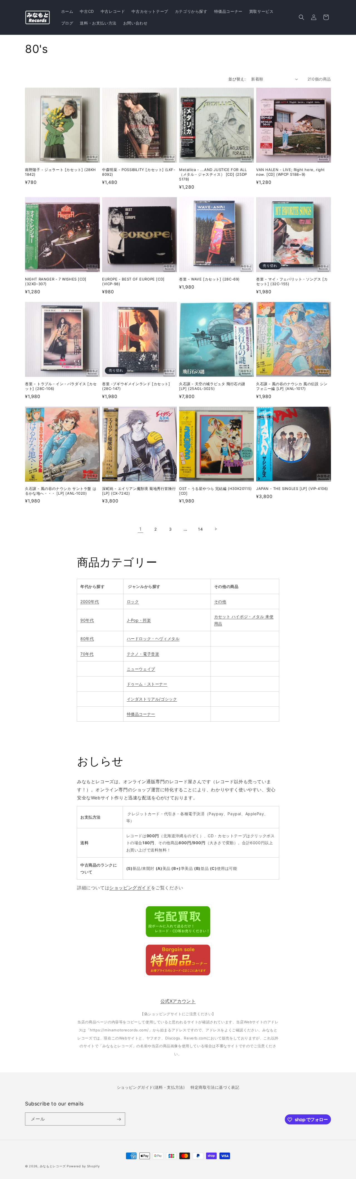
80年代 (87, 638)
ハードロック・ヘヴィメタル (153, 638)
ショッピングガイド (130, 887)
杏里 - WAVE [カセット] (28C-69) (209, 279)
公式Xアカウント (178, 1001)
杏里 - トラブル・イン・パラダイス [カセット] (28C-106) (61, 386)
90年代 (87, 620)
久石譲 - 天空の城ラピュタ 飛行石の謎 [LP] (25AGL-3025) (212, 386)
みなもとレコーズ (53, 1166)
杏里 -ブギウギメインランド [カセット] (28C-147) (136, 386)
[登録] (119, 1119)
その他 (220, 601)
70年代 (86, 653)
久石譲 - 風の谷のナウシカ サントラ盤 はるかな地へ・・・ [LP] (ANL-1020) (60, 490)
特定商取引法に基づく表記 (215, 1087)
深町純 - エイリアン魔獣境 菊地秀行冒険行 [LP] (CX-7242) (139, 490)
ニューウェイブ (141, 669)
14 (200, 529)
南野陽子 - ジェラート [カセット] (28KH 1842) (60, 172)
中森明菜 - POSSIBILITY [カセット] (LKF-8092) (138, 172)
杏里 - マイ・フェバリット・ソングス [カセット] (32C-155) (292, 281)
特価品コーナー (141, 714)
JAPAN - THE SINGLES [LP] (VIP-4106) (292, 488)
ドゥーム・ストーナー (147, 684)
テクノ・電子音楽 (143, 653)
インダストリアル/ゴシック (152, 699)
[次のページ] (215, 529)
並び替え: (237, 79)
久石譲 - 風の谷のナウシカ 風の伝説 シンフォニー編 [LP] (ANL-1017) (291, 386)
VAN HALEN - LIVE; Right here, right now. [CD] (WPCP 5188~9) (290, 172)
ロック (133, 601)
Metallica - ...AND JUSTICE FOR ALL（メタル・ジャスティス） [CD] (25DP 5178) (213, 174)
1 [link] (140, 529)
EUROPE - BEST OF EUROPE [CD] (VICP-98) (133, 281)
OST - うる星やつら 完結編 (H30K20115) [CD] (215, 490)
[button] (301, 17)
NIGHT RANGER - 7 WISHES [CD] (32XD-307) (55, 281)
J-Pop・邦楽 (139, 620)
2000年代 (89, 601)
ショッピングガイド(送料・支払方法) (151, 1087)
